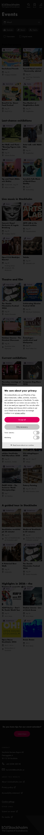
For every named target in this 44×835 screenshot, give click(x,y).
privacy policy (20, 413)
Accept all (22, 419)
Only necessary (22, 427)
